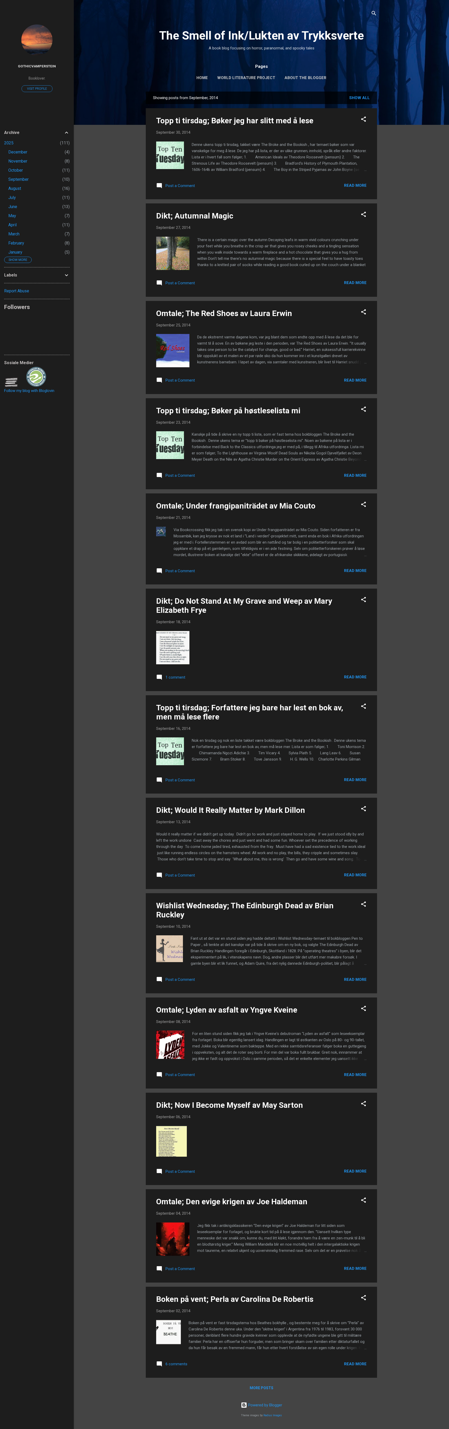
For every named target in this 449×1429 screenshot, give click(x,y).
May (12, 215)
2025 (9, 142)
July (12, 197)
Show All (359, 97)
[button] (363, 120)
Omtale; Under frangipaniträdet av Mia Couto (235, 505)
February (16, 243)
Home (202, 77)
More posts (261, 1388)
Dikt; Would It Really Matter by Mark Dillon (230, 810)
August (14, 188)
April (12, 224)
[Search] (374, 14)
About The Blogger (305, 77)
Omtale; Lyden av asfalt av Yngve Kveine (226, 1009)
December (17, 152)
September (18, 179)
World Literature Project (246, 77)
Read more (355, 185)
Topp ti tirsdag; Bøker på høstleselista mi (228, 410)
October (15, 170)
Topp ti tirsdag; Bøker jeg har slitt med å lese (234, 120)
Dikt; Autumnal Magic (194, 215)
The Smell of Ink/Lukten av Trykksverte (261, 35)
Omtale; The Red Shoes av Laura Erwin (224, 313)
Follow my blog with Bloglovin (29, 390)
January (15, 252)
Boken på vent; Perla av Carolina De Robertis (234, 1299)
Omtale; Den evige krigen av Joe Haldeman (231, 1201)
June (12, 206)
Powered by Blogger (264, 1405)
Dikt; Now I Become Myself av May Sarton (229, 1105)
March (13, 233)
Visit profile (37, 89)
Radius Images (272, 1415)
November (17, 161)
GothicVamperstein (37, 66)
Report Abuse (16, 290)
